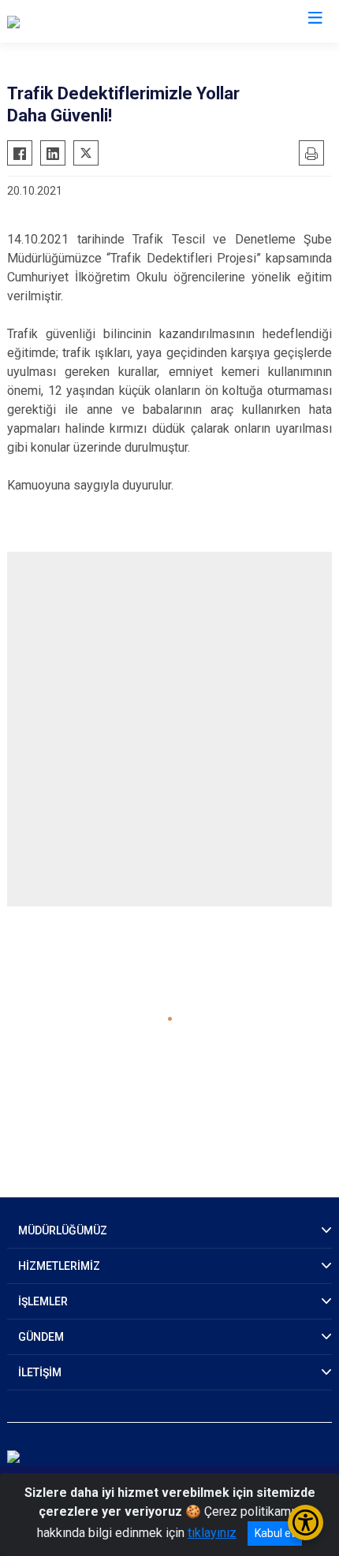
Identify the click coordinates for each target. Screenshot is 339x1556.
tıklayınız (212, 1532)
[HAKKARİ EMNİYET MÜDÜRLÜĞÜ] (99, 21)
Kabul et (275, 1533)
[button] (170, 1019)
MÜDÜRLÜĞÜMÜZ (62, 1230)
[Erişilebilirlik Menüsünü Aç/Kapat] (305, 1522)
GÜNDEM (41, 1337)
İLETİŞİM (39, 1372)
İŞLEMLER (43, 1301)
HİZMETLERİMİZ (59, 1266)
